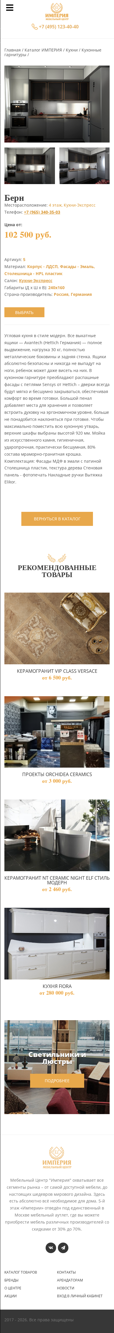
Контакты (66, 1272)
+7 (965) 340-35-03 (42, 212)
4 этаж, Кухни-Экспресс (72, 205)
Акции (10, 1296)
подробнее (57, 1080)
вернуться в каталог (57, 518)
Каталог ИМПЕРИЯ (44, 50)
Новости (65, 1288)
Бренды (11, 1280)
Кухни (72, 50)
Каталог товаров (20, 1272)
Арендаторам (70, 1280)
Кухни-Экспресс (35, 280)
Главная (13, 50)
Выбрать (24, 312)
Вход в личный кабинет (80, 1296)
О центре (12, 1288)
